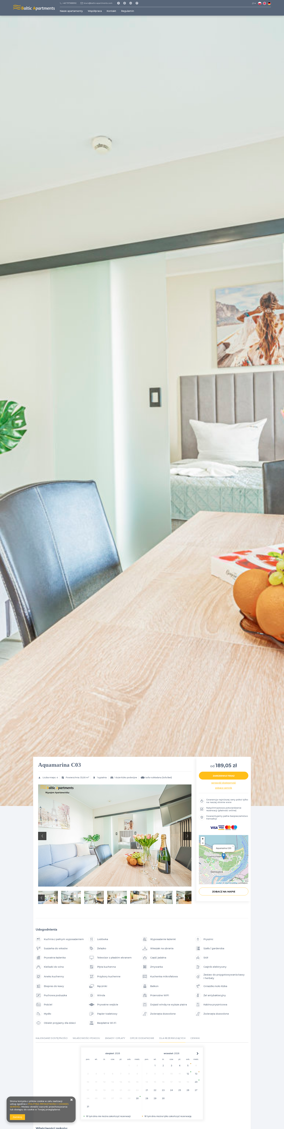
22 (155, 1090)
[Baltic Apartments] (138, 3)
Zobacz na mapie (223, 891)
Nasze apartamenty (71, 11)
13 (196, 1073)
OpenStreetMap (231, 882)
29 (155, 1098)
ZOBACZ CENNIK (223, 787)
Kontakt (111, 11)
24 (171, 1090)
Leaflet (219, 882)
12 (188, 1073)
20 (196, 1082)
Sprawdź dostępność (223, 782)
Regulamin (127, 11)
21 (147, 1090)
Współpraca (95, 11)
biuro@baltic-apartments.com (98, 3)
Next (187, 836)
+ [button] (203, 838)
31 (88, 1106)
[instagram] (126, 3)
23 (163, 1090)
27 (196, 1090)
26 (188, 1090)
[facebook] (120, 3)
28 (146, 1098)
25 (179, 1090)
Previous (42, 836)
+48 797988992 (69, 3)
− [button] (203, 843)
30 (137, 1098)
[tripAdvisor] (132, 3)
